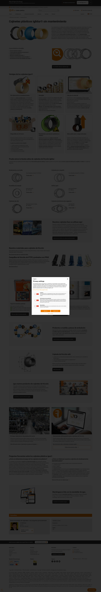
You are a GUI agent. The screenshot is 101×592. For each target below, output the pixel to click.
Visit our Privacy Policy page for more (40, 289)
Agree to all (55, 310)
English (34, 278)
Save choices (50, 313)
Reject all (45, 310)
